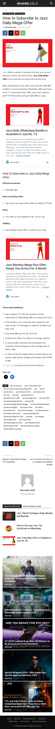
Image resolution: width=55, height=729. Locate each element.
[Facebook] (5, 33)
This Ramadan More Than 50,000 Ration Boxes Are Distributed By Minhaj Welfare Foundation (25, 578)
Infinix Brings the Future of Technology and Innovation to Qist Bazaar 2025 (27, 611)
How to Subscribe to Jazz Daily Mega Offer (18, 389)
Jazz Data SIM (29, 401)
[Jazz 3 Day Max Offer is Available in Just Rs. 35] (9, 540)
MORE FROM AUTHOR (32, 506)
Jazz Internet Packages (25, 410)
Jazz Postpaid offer (10, 420)
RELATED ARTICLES (12, 506)
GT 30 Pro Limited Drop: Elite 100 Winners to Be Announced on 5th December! (27, 642)
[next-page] (8, 550)
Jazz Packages (29, 9)
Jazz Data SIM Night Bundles (40, 404)
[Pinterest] (16, 33)
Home (5, 9)
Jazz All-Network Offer (23, 392)
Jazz (32, 173)
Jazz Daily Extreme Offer (12, 398)
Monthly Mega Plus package (30, 426)
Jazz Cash (7, 395)
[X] (11, 33)
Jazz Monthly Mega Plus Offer (13, 416)
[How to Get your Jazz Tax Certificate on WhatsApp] (9, 528)
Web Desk (8, 584)
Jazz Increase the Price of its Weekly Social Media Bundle (41, 462)
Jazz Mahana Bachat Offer (12, 413)
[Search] (51, 3)
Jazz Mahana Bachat (41, 410)
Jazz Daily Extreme (27, 395)
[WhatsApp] (22, 33)
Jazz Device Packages (10, 407)
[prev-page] (4, 550)
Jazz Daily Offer (45, 398)
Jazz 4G (42, 389)
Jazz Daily (16, 395)
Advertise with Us (29, 719)
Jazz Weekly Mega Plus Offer (13, 423)
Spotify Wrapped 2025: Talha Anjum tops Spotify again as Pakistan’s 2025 (25, 673)
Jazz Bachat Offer (39, 392)
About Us (17, 719)
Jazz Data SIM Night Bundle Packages (16, 404)
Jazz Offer (29, 416)
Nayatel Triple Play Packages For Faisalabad (15, 460)
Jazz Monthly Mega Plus (31, 413)
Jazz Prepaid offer (25, 420)
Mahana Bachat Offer (11, 426)
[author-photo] (27, 487)
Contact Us (42, 719)
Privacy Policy (25, 721)
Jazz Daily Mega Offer (30, 398)
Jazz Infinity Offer (9, 410)
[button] (4, 3)
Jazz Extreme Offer (26, 407)
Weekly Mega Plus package (12, 429)
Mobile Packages (15, 9)
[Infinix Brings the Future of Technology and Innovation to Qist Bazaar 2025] (27, 602)
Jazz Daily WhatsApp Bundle (13, 401)
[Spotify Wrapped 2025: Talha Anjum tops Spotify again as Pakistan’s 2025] (27, 665)
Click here (9, 365)
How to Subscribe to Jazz (33, 386)
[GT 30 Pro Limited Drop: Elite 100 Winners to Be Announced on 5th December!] (27, 634)
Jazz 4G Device (8, 392)
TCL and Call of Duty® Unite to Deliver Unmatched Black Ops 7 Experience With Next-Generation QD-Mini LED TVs (25, 704)
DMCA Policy (13, 721)
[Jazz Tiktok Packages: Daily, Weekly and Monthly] (9, 516)
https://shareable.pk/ (27, 494)
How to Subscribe (16, 386)
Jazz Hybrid (39, 407)
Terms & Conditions (39, 721)
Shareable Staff (10, 27)
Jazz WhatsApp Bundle (32, 423)
